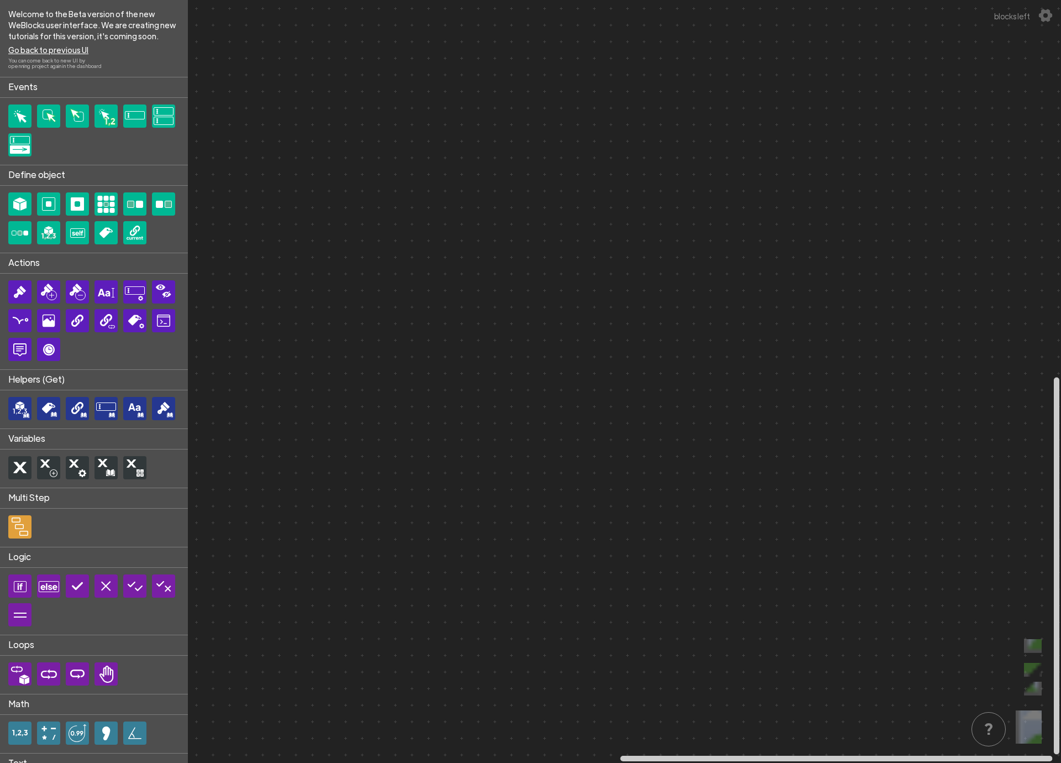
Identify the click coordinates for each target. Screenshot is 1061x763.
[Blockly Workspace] (624, 381)
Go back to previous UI (48, 50)
